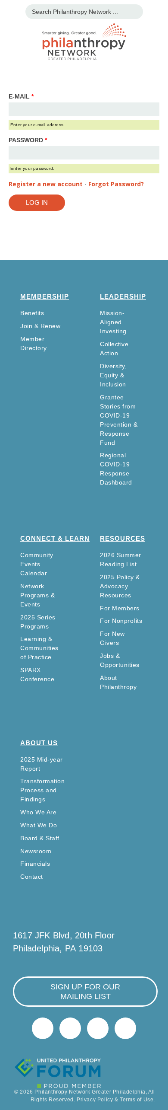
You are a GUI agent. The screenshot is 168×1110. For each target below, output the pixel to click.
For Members (120, 608)
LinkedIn (70, 1028)
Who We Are (38, 812)
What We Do (38, 825)
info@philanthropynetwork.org (98, 1028)
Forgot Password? (116, 184)
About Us (39, 742)
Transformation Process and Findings (42, 790)
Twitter (42, 1028)
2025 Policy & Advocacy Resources (120, 586)
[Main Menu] (11, 10)
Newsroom (35, 851)
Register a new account (46, 184)
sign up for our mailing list (85, 991)
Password (28, 140)
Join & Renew (40, 325)
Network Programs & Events (37, 595)
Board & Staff (39, 838)
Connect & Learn (55, 538)
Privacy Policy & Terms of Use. (116, 1100)
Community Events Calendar (36, 564)
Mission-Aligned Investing (113, 322)
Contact (31, 876)
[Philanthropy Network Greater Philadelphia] (84, 31)
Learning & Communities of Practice (39, 647)
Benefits (32, 312)
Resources (122, 538)
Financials (35, 863)
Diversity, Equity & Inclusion (113, 375)
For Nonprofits (121, 620)
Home (125, 1028)
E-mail (21, 96)
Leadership (123, 296)
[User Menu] (157, 10)
